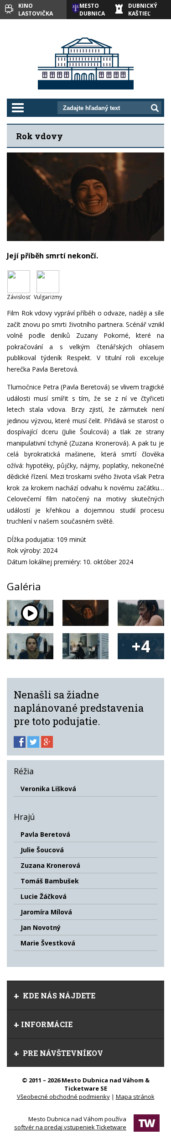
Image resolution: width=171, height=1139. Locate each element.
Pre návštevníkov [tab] (62, 1053)
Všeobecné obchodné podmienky (63, 1096)
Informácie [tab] (47, 1024)
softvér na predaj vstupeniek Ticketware (70, 1127)
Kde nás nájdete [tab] (58, 995)
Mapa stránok (135, 1096)
